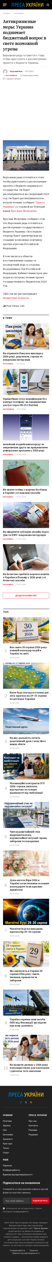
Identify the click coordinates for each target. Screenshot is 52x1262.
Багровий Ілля (16, 71)
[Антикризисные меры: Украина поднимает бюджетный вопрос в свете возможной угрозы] (26, 155)
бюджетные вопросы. (16, 297)
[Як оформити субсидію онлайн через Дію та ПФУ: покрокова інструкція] (26, 515)
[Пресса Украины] (27, 4)
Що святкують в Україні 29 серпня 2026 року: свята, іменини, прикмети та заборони (26, 975)
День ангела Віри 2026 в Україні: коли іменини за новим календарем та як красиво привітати (29, 885)
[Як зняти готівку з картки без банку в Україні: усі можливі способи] (26, 473)
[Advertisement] (26, 108)
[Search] (47, 4)
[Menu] (5, 4)
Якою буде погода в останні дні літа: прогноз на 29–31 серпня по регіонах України (29, 695)
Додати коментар (26, 595)
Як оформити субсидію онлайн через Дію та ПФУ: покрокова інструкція (26, 533)
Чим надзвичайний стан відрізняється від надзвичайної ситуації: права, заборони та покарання (28, 836)
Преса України (41, 1228)
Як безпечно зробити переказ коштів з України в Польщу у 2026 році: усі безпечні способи (26, 577)
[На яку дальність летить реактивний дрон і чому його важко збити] (26, 721)
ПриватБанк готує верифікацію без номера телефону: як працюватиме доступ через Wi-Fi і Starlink (25, 402)
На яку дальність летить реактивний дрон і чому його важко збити (28, 741)
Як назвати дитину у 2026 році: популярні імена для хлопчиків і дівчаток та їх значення (29, 1068)
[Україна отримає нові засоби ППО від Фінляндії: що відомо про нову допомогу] (26, 1003)
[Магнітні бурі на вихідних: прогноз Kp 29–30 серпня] (26, 912)
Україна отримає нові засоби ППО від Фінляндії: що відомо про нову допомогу (28, 1022)
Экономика (11, 75)
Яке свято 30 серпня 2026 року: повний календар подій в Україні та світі (28, 650)
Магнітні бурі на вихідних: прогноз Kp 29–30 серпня (26, 930)
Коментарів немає (31, 75)
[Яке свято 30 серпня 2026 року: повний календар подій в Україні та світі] (26, 630)
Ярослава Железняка (24, 211)
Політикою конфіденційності (15, 1212)
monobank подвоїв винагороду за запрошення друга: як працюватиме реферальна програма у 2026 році (25, 447)
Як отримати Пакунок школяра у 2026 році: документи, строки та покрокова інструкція (23, 356)
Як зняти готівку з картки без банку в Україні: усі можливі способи (25, 491)
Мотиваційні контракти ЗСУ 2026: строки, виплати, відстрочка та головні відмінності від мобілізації (27, 788)
